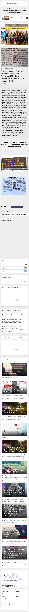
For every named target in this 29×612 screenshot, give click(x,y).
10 (4, 546)
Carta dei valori (17, 593)
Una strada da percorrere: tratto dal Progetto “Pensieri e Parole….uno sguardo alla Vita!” (14, 449)
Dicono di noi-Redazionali (9, 68)
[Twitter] (9, 604)
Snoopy (6, 433)
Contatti (3, 593)
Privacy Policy (5, 598)
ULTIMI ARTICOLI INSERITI (10, 288)
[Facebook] (2, 604)
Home (2, 68)
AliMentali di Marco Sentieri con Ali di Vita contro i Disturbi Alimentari (14, 492)
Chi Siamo (16, 591)
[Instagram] (5, 604)
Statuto (3, 596)
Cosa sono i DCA (5, 591)
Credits (16, 596)
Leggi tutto (15, 377)
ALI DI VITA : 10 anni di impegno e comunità (17, 18)
